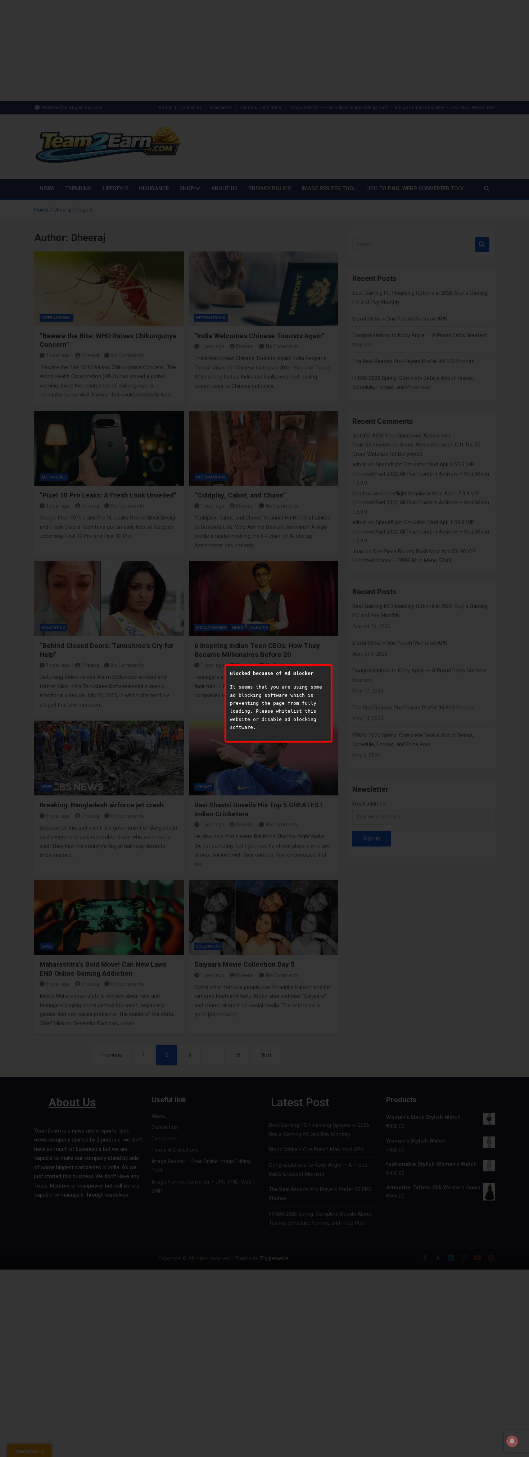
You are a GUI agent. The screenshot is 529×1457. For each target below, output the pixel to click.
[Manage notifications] (512, 1441)
